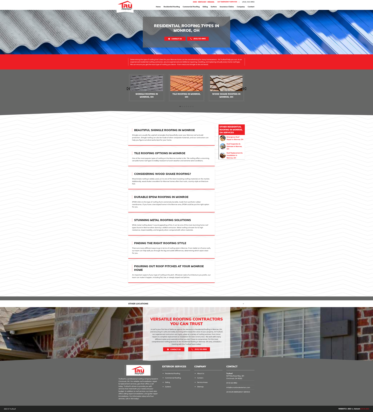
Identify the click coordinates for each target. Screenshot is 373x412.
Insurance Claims (227, 7)
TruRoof (229, 373)
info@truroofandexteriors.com (238, 387)
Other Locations (138, 303)
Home (158, 7)
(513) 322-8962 (248, 2)
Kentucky (202, 2)
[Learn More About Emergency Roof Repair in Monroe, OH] (232, 138)
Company (241, 7)
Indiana (210, 2)
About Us (200, 373)
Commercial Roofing (191, 7)
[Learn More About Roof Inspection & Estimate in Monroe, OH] (232, 146)
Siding (205, 7)
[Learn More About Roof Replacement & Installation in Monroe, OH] (232, 155)
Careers (200, 378)
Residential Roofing (172, 7)
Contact (251, 7)
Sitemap (200, 387)
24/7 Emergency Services (227, 2)
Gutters (214, 7)
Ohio (195, 2)
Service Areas (202, 382)
